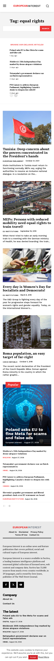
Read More (43, 657)
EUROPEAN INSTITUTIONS (13, 499)
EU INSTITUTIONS (10, 231)
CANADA (6, 486)
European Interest (14, 442)
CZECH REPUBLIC (10, 362)
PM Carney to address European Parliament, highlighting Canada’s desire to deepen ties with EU (25, 87)
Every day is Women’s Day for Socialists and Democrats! (27, 288)
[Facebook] (6, 585)
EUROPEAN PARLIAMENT (13, 161)
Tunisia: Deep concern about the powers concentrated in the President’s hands (26, 152)
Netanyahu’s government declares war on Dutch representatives (27, 74)
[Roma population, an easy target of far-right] (27, 332)
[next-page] (16, 95)
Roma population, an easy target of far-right (24, 355)
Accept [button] (33, 657)
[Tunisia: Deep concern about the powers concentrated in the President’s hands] (27, 127)
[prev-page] (11, 95)
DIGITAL (6, 622)
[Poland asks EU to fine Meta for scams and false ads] (27, 415)
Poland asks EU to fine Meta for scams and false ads (26, 51)
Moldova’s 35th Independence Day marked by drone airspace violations (26, 62)
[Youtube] (21, 585)
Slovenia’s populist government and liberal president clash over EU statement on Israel (23, 494)
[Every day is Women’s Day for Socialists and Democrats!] (27, 265)
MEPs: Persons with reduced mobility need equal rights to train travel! (27, 223)
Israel (5, 470)
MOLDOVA (7, 458)
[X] (13, 585)
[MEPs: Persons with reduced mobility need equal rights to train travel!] (27, 198)
